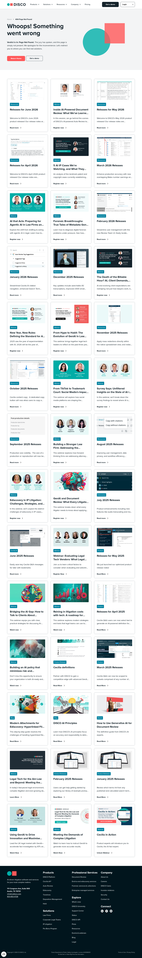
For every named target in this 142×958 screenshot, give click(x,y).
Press (74, 924)
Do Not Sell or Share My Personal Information (71, 954)
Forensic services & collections (84, 886)
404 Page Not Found (23, 19)
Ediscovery (47, 890)
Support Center (78, 911)
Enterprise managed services (83, 890)
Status (74, 915)
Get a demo (110, 4)
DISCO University (78, 906)
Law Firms (47, 915)
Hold (45, 903)
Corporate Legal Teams (52, 919)
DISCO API (76, 919)
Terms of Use (122, 952)
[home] (16, 4)
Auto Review (48, 886)
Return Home (16, 58)
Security (104, 894)
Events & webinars (79, 933)
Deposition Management (52, 899)
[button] (34, 4)
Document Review (79, 877)
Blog (73, 937)
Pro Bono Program (50, 928)
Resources (76, 928)
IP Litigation (47, 924)
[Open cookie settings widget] (3, 954)
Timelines (46, 894)
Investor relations (107, 890)
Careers (104, 881)
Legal (74, 942)
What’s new (76, 902)
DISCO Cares (106, 886)
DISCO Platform (49, 877)
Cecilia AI (47, 881)
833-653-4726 (12, 896)
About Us (104, 877)
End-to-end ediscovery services (84, 881)
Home (9, 19)
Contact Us (105, 899)
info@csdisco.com (14, 894)
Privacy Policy (131, 952)
